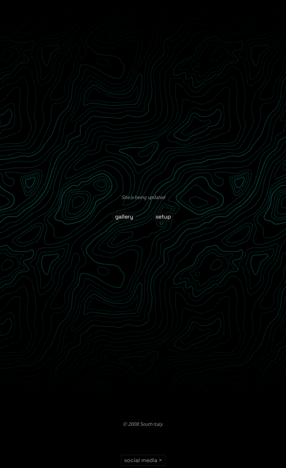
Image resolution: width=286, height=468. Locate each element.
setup (163, 216)
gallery (124, 216)
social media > (143, 460)
